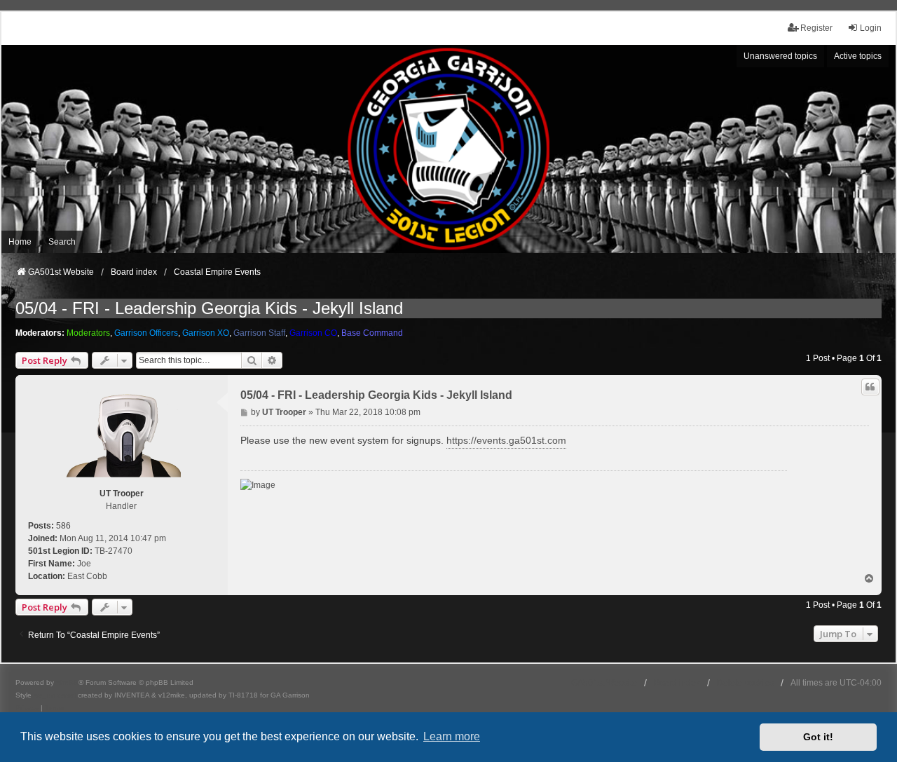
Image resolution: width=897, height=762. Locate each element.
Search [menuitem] (62, 242)
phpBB (67, 682)
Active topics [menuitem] (858, 56)
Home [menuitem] (20, 242)
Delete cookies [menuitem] (745, 683)
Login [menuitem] (871, 28)
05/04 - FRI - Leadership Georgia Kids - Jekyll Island (209, 308)
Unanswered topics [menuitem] (780, 56)
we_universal (55, 695)
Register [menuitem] (816, 28)
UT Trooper (122, 493)
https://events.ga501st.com (506, 440)
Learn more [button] (451, 736)
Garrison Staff (259, 333)
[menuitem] (27, 708)
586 (63, 526)
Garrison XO (205, 333)
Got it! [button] (818, 736)
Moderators (88, 333)
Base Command (372, 333)
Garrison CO (313, 333)
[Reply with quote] (870, 387)
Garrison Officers (146, 333)
